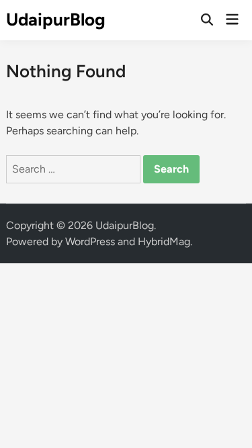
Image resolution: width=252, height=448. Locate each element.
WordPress (90, 241)
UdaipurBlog (56, 19)
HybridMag (164, 241)
